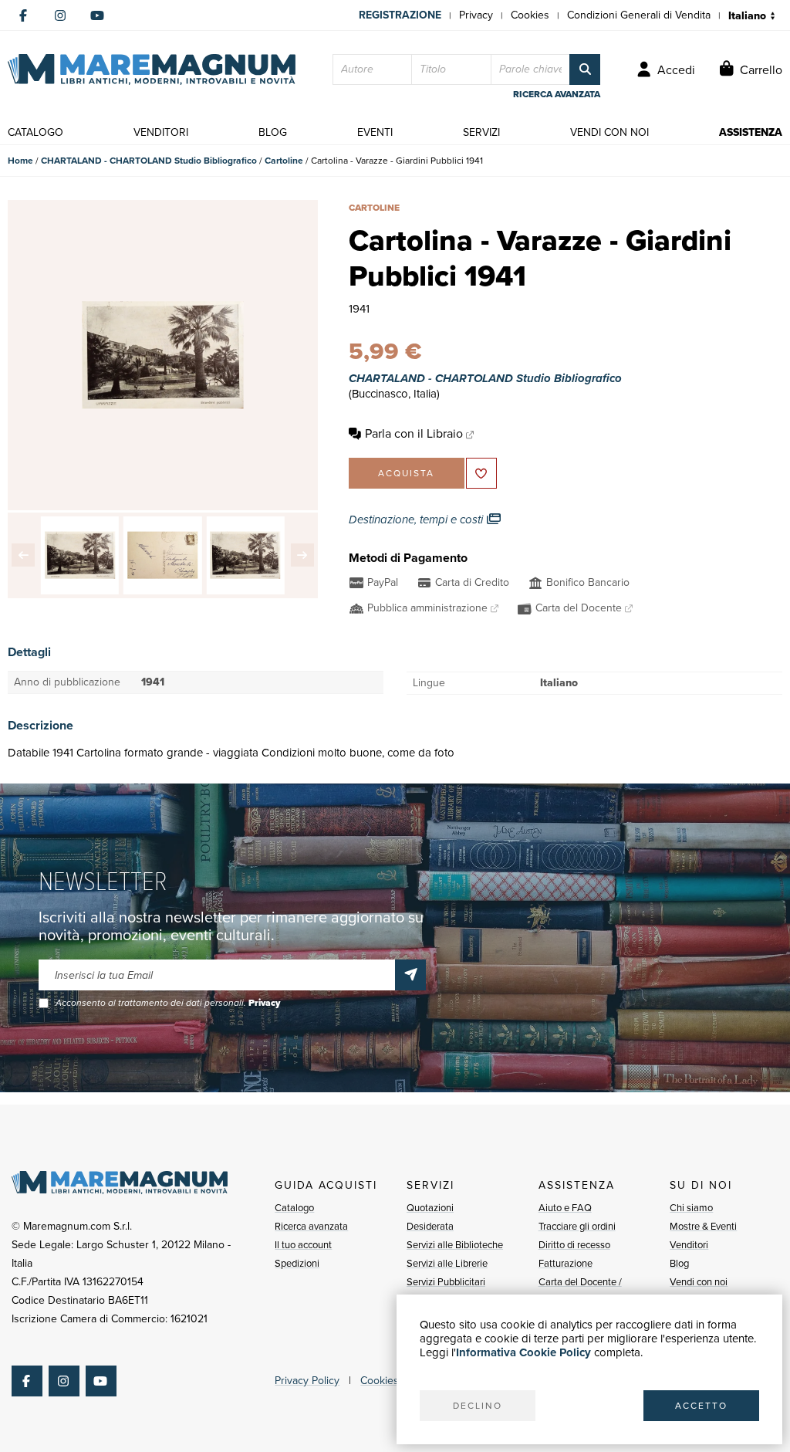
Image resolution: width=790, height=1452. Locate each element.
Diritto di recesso (574, 1244)
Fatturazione (565, 1263)
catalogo (35, 132)
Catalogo (294, 1207)
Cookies (530, 15)
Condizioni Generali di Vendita (639, 15)
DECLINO (477, 1406)
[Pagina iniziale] (151, 69)
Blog (679, 1263)
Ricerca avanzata (311, 1226)
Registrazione (400, 15)
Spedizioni (297, 1263)
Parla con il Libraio (414, 433)
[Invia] (410, 975)
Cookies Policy (395, 1380)
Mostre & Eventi (703, 1226)
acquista (406, 473)
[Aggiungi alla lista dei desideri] (481, 473)
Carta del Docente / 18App (580, 1291)
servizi (481, 132)
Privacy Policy (307, 1380)
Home (20, 161)
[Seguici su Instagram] (60, 15)
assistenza (750, 132)
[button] (23, 555)
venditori (160, 132)
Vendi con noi (699, 1281)
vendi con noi (609, 132)
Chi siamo (691, 1207)
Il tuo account (303, 1244)
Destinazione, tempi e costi (417, 519)
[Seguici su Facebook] (23, 15)
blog (272, 132)
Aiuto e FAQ (565, 1207)
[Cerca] (584, 69)
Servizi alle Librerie (447, 1263)
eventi (375, 132)
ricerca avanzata (556, 94)
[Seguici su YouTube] (97, 15)
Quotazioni (430, 1207)
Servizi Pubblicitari (446, 1281)
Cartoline (284, 161)
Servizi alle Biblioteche (455, 1244)
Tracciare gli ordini (577, 1226)
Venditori (689, 1244)
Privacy (476, 15)
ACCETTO (701, 1406)
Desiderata (430, 1226)
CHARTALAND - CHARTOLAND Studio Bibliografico (149, 161)
